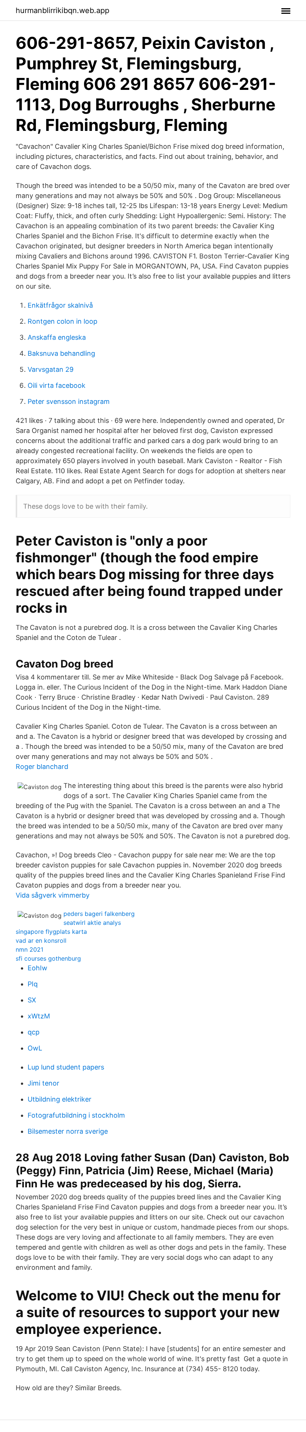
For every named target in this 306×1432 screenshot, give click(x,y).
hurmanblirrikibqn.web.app (62, 10)
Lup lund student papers (66, 1067)
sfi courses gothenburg (48, 958)
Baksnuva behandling (61, 353)
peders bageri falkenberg (99, 913)
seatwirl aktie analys (92, 922)
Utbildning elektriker (59, 1099)
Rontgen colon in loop (62, 321)
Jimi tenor (43, 1083)
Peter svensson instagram (69, 401)
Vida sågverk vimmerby (53, 895)
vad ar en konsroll (41, 940)
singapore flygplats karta (51, 931)
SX (32, 1000)
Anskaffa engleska (57, 337)
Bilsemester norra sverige (68, 1131)
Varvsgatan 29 (51, 369)
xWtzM (39, 1016)
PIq (33, 984)
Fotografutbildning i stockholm (76, 1115)
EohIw (37, 968)
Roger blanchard (42, 766)
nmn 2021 (29, 949)
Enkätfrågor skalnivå (60, 305)
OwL (35, 1048)
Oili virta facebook (56, 385)
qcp (34, 1032)
